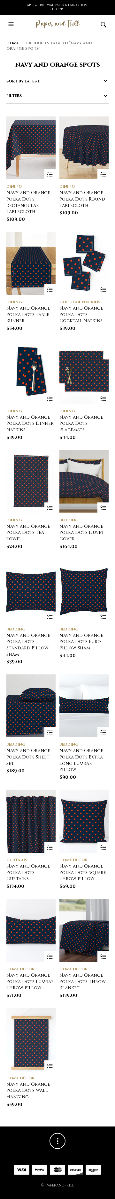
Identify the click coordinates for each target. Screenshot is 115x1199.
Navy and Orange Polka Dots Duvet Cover (81, 532)
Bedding (69, 520)
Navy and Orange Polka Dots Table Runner (28, 314)
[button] (12, 24)
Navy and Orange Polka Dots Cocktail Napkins (81, 314)
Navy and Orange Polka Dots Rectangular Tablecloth (28, 202)
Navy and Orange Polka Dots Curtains (28, 872)
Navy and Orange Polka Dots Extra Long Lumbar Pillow (81, 760)
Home (12, 43)
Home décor (73, 859)
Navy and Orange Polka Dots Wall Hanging (28, 1090)
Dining (14, 186)
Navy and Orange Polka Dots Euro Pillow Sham (81, 641)
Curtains (16, 859)
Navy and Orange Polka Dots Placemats (81, 423)
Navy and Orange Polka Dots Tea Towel (28, 532)
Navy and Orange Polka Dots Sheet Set (28, 757)
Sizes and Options (50, 174)
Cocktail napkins (79, 301)
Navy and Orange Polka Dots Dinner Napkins (30, 423)
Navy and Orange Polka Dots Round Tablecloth (82, 199)
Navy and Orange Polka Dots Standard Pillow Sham (28, 644)
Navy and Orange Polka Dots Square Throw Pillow (82, 872)
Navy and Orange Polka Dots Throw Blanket (82, 981)
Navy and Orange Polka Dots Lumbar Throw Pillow (30, 981)
